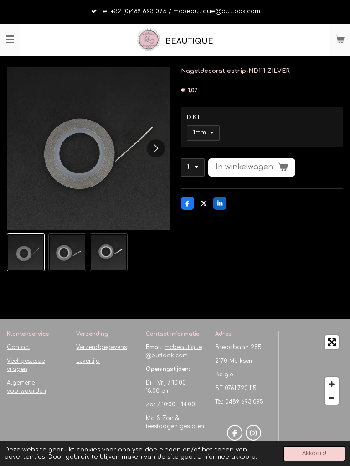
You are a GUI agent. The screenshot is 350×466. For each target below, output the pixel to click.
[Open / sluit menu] (10, 40)
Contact (18, 347)
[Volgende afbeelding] (156, 148)
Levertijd (88, 361)
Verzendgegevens (101, 347)
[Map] (314, 370)
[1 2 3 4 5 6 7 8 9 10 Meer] (193, 167)
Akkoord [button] (314, 453)
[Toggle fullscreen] (332, 342)
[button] (26, 252)
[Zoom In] (332, 384)
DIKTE (196, 117)
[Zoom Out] (332, 398)
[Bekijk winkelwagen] (340, 40)
